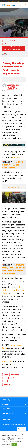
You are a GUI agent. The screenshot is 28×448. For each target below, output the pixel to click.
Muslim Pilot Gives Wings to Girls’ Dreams (12, 164)
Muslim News (13, 41)
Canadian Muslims (15, 378)
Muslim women (15, 374)
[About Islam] (8, 5)
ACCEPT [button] (14, 444)
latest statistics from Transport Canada (13, 290)
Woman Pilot (12, 381)
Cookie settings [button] (6, 444)
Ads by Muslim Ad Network (14, 1)
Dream (5, 378)
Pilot (5, 381)
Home (5, 41)
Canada (6, 374)
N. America (6, 44)
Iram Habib (7, 361)
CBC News (16, 157)
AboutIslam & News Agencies (13, 86)
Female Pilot (7, 384)
